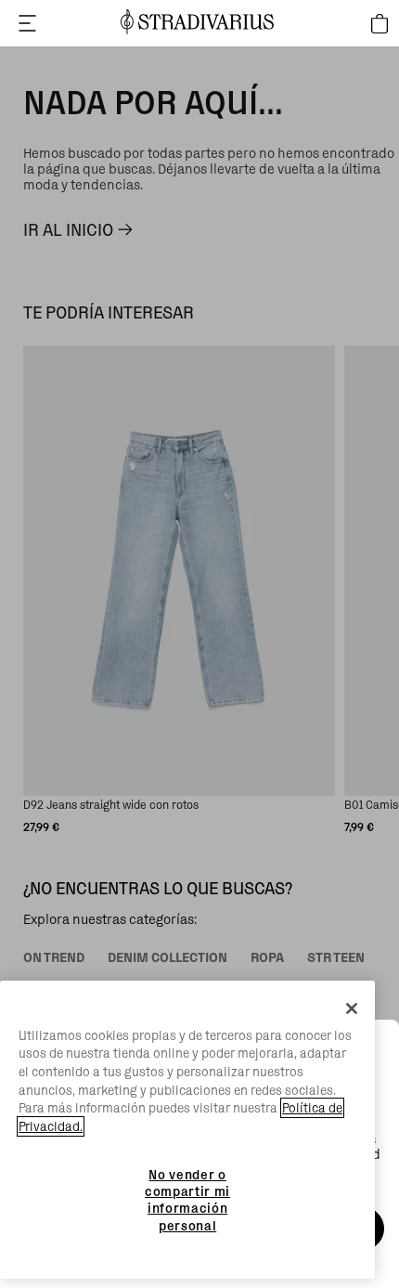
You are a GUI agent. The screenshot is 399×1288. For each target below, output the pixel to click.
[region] (187, 1130)
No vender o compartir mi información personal (187, 1200)
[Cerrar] (351, 1008)
